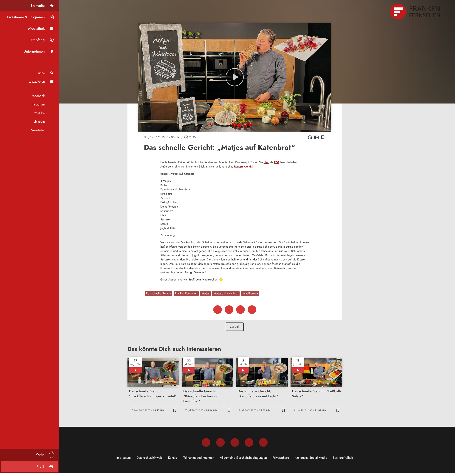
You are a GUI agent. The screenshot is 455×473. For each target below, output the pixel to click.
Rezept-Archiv (243, 166)
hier (266, 162)
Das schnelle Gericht (158, 293)
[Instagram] (220, 442)
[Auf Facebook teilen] (217, 309)
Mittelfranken (250, 293)
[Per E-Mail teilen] (252, 309)
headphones (309, 137)
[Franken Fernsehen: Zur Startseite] (415, 11)
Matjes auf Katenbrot (225, 293)
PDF (276, 162)
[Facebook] (206, 442)
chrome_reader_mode (316, 137)
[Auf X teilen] (229, 309)
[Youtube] (234, 442)
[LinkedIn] (249, 442)
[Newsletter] (263, 442)
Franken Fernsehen (186, 293)
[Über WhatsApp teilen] (240, 309)
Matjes (205, 293)
